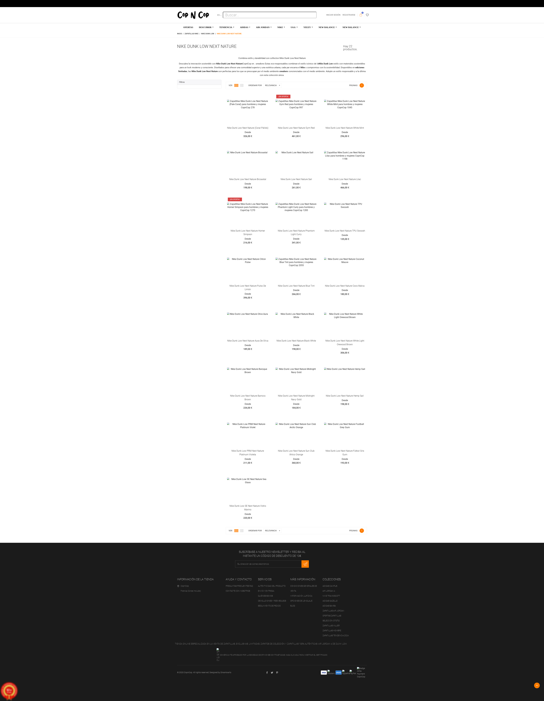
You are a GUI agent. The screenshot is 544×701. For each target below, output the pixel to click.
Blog (292, 606)
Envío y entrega (266, 591)
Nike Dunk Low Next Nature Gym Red (296, 128)
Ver (230, 85)
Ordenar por (255, 85)
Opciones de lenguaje (301, 601)
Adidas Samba (329, 606)
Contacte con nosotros (238, 591)
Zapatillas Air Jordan (333, 611)
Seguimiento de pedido (269, 606)
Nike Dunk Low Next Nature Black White (296, 340)
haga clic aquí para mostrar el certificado (306, 655)
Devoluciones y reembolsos (272, 601)
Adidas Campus (330, 586)
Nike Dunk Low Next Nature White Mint (345, 128)
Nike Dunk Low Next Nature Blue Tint (296, 285)
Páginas (353, 85)
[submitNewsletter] (305, 564)
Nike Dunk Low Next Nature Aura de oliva (247, 340)
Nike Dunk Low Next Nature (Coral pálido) (247, 128)
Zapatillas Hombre (332, 630)
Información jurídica (301, 596)
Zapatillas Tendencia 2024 (336, 635)
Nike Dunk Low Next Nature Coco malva (345, 285)
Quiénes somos (265, 596)
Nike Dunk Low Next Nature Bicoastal (247, 179)
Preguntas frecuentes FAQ (239, 586)
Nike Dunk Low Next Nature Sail (296, 179)
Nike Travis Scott (331, 596)
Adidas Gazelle (330, 601)
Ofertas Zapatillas (332, 616)
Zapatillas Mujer (331, 625)
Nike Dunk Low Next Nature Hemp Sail (345, 395)
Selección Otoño (331, 620)
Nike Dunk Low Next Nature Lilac (345, 179)
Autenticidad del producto (271, 586)
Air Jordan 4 (329, 591)
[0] (361, 15)
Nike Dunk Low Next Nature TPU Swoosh (345, 230)
